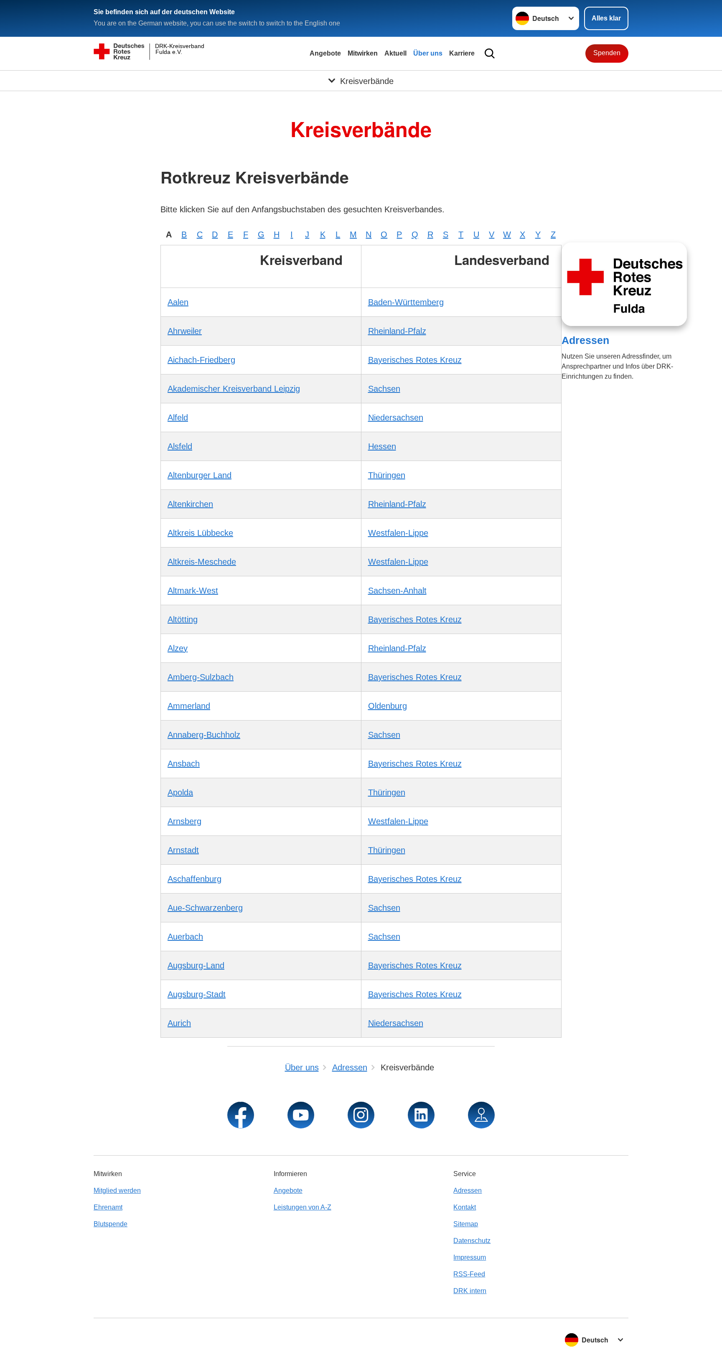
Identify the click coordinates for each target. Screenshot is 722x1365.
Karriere (462, 53)
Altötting (183, 619)
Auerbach (185, 936)
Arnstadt (183, 850)
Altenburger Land (199, 475)
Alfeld (178, 417)
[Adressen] (624, 284)
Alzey (178, 648)
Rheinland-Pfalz (397, 331)
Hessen (382, 446)
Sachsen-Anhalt (397, 590)
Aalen (178, 302)
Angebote (325, 53)
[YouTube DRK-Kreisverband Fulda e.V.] (300, 1115)
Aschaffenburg (194, 879)
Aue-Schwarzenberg (205, 907)
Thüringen (386, 475)
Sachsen (384, 388)
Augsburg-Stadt (197, 994)
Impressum (469, 1257)
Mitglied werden (117, 1190)
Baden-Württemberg (406, 302)
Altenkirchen (190, 504)
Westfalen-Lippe (398, 532)
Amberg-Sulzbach (201, 677)
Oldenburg (387, 706)
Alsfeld (180, 446)
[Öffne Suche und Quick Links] (489, 53)
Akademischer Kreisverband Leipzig (234, 388)
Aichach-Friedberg (201, 359)
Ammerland (189, 706)
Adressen (585, 340)
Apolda (180, 792)
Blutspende (110, 1223)
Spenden (606, 52)
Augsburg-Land (196, 965)
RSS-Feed (469, 1274)
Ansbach (184, 763)
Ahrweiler (185, 331)
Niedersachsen (395, 417)
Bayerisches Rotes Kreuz (415, 359)
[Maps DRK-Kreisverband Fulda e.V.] (481, 1115)
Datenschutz (472, 1240)
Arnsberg (184, 821)
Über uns (427, 53)
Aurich (179, 1023)
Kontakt (464, 1207)
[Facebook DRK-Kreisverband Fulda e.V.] (240, 1115)
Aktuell (395, 53)
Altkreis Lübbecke (200, 532)
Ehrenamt (108, 1207)
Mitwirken (363, 53)
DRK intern (469, 1290)
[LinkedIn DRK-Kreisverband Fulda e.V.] (421, 1115)
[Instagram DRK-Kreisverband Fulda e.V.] (361, 1115)
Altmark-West (193, 590)
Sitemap (465, 1223)
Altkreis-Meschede (202, 561)
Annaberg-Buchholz (204, 734)
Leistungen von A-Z (302, 1207)
